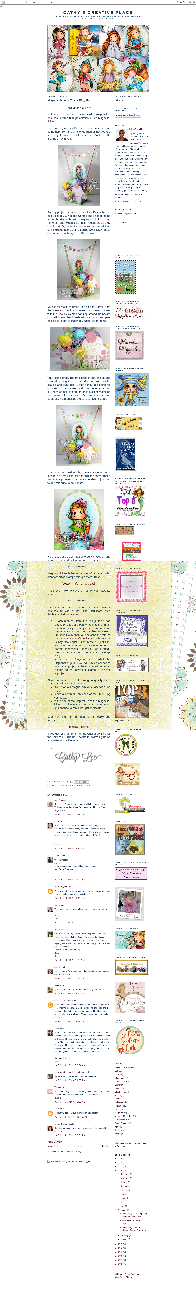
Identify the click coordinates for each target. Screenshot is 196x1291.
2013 (120, 1252)
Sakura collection (63, 310)
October (124, 1182)
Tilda (117, 1130)
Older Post (105, 1146)
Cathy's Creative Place (98, 12)
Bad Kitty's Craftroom (63, 869)
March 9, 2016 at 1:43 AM (69, 978)
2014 (120, 1248)
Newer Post (52, 1146)
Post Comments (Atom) (70, 1151)
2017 (120, 1166)
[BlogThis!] (78, 782)
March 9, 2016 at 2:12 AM (69, 993)
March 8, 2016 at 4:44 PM (69, 898)
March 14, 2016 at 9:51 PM (70, 1135)
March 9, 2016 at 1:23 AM (69, 960)
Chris (56, 821)
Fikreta (57, 856)
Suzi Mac (58, 800)
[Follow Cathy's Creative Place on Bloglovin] (128, 117)
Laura (56, 1028)
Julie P (57, 967)
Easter (70, 785)
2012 (120, 1256)
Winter (118, 1134)
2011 (120, 1260)
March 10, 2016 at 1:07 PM (70, 1080)
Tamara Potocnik (79, 726)
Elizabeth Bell (121, 1092)
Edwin (117, 1088)
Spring (118, 1127)
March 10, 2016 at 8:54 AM (70, 1065)
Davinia (57, 985)
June (123, 1198)
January (124, 1239)
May (123, 1202)
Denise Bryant (60, 886)
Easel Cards (120, 1081)
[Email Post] (71, 782)
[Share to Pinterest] (87, 782)
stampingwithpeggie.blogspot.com (69, 1072)
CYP (117, 1074)
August (124, 1190)
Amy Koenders (87, 479)
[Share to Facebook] (84, 782)
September (126, 1186)
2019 (120, 1159)
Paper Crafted (121, 1123)
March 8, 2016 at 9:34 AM (69, 849)
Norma (57, 929)
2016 (120, 1170)
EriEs (56, 1109)
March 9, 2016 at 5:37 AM (69, 1021)
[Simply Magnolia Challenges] (132, 646)
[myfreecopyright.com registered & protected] (132, 1146)
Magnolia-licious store (65, 614)
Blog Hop (60, 785)
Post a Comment (54, 1142)
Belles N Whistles (123, 1067)
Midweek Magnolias (123, 1116)
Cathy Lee (119, 100)
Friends (118, 1099)
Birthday (118, 1071)
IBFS (117, 1109)
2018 (120, 1162)
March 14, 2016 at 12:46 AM (70, 1117)
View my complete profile (128, 201)
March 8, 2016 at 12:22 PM (70, 880)
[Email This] (75, 782)
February (125, 1235)
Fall (116, 1095)
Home (79, 1146)
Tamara (57, 1087)
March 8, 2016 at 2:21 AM (69, 814)
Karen (57, 905)
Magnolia (119, 1113)
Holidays (119, 1106)
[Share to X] (81, 782)
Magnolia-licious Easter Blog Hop (69, 100)
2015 (120, 1244)
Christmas (119, 1078)
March (124, 1210)
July (123, 1194)
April (123, 1206)
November (125, 1178)
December (125, 1174)
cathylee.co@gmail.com (78, 638)
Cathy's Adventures (63, 1000)
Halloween (119, 1102)
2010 (120, 1264)
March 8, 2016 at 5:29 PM (69, 923)
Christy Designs (61, 1124)
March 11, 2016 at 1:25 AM (70, 1102)
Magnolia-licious (57, 573)
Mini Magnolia (121, 1120)
